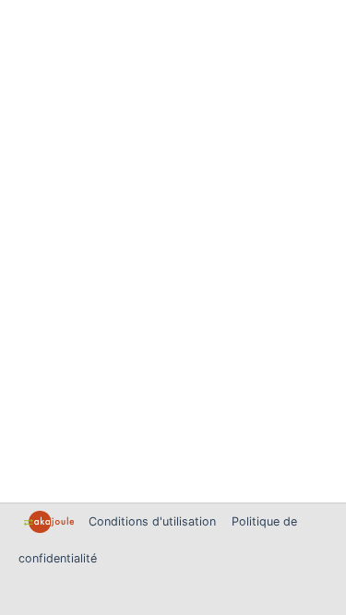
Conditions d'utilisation (154, 521)
